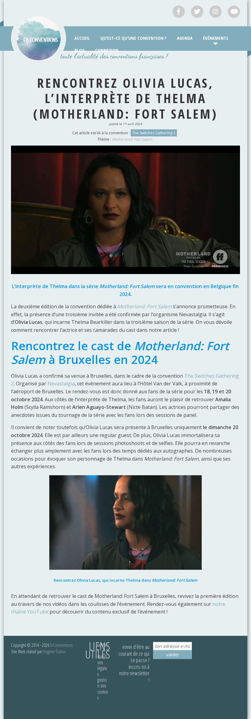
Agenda (185, 38)
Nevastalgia (61, 383)
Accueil (82, 38)
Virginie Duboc (54, 651)
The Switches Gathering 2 (153, 132)
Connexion (106, 50)
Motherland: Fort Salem (132, 139)
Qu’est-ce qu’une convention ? (133, 38)
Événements (215, 38)
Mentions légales (102, 665)
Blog (79, 50)
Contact (102, 647)
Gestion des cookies (102, 688)
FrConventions (61, 645)
